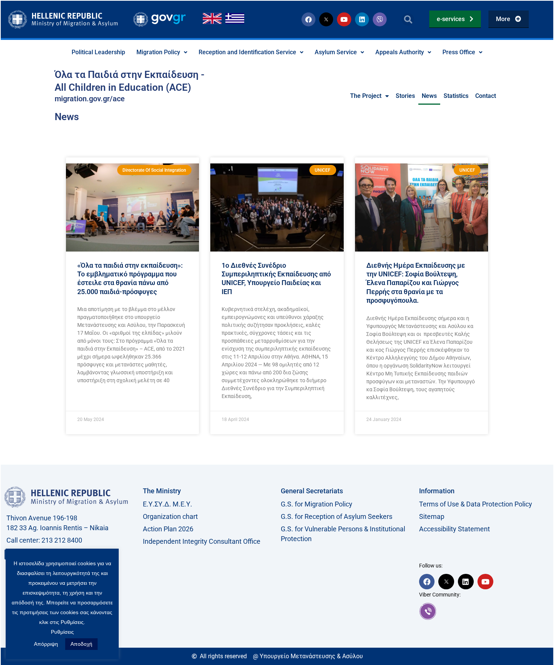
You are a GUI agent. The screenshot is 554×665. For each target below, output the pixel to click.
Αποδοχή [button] (81, 644)
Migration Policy (158, 52)
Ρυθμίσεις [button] (62, 632)
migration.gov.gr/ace (90, 98)
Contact (485, 95)
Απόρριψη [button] (46, 644)
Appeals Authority (399, 52)
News (429, 95)
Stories (405, 95)
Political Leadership (98, 52)
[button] (408, 19)
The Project (365, 95)
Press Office (458, 52)
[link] (484, 611)
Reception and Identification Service (247, 52)
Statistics (456, 95)
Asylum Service (336, 52)
